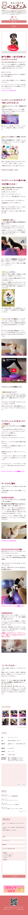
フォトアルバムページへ (21, 727)
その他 (5, 857)
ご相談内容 (5, 852)
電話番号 (4, 844)
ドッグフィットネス (8, 854)
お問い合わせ (14, 21)
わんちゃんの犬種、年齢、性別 (9, 848)
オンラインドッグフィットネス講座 (11, 549)
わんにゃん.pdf (7, 170)
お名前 (4, 836)
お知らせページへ (23, 811)
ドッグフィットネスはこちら (8, 90)
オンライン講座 (7, 856)
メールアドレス (6, 840)
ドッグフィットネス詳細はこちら (11, 387)
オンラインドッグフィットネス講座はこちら (12, 471)
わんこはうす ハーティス (14, 907)
